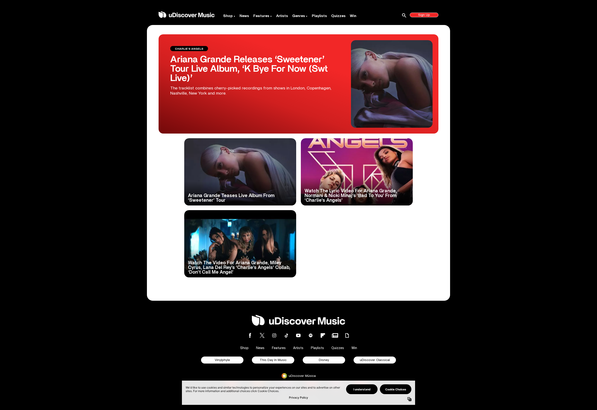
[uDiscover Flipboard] (322, 335)
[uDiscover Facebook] (250, 335)
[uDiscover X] (262, 335)
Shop (228, 16)
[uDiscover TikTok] (286, 335)
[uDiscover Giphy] (347, 335)
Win (353, 16)
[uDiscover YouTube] (298, 335)
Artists (282, 16)
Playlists (319, 16)
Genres (298, 16)
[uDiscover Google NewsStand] (335, 335)
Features (261, 16)
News (244, 16)
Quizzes (338, 16)
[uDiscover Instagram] (274, 335)
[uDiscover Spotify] (310, 335)
